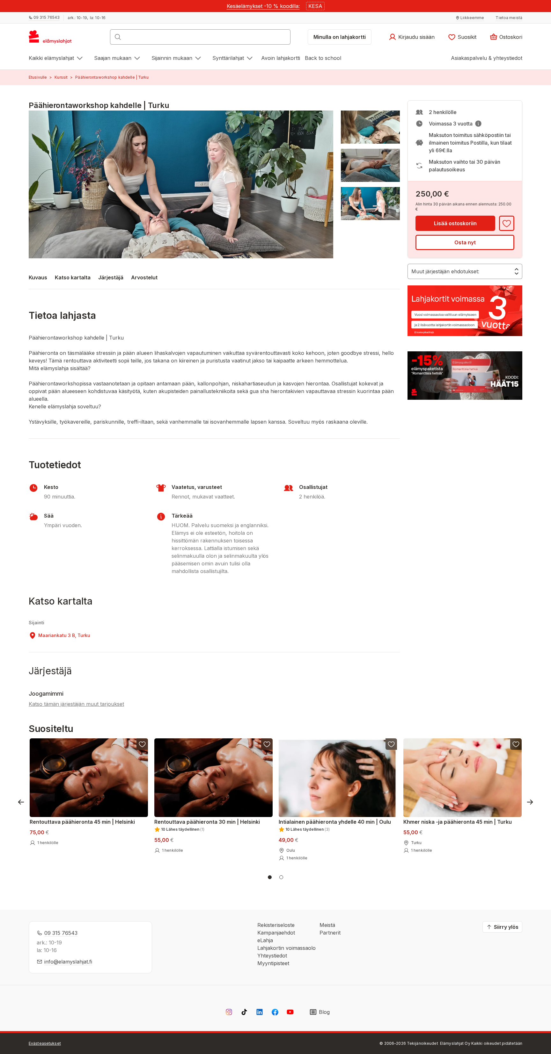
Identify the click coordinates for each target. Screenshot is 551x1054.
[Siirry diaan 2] (281, 877)
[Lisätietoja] (478, 123)
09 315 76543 (60, 933)
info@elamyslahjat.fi (68, 961)
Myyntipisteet (273, 963)
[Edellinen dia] (21, 802)
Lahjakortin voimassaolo (286, 948)
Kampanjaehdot (276, 932)
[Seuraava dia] (530, 802)
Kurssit (61, 77)
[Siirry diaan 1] (270, 877)
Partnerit (330, 932)
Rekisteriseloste (276, 925)
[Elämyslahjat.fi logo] (51, 38)
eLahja (265, 940)
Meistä (327, 925)
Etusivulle (38, 77)
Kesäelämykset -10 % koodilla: (263, 6)
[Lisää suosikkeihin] (506, 223)
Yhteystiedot (272, 955)
